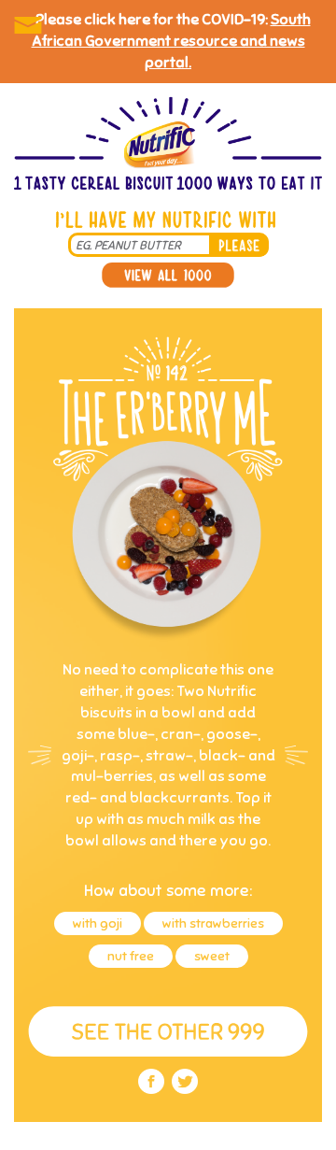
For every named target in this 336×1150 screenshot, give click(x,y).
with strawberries (213, 923)
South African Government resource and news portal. (171, 41)
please (239, 245)
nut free (130, 956)
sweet (212, 956)
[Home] (168, 145)
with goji (97, 923)
